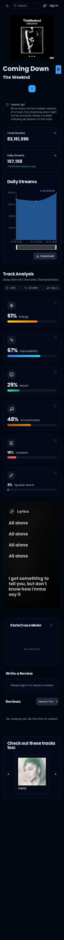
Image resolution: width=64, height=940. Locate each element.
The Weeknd (16, 77)
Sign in (54, 6)
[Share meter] (51, 625)
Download (47, 256)
